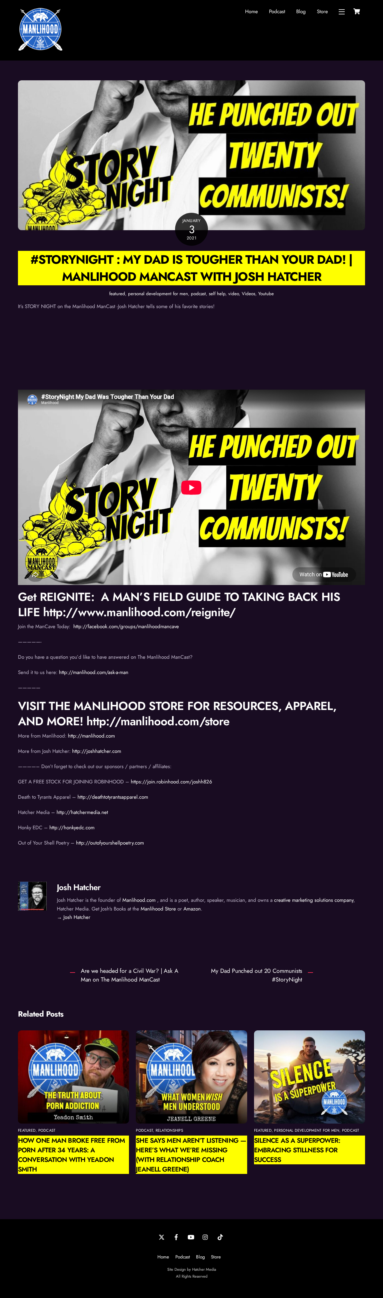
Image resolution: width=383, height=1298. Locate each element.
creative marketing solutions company (313, 900)
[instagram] (206, 1236)
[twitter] (162, 1236)
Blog (301, 11)
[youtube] (191, 1236)
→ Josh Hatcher (73, 917)
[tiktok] (220, 1236)
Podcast (277, 11)
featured (117, 293)
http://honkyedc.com (72, 827)
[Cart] (357, 11)
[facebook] (176, 1236)
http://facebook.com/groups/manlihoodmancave (125, 626)
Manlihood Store (158, 908)
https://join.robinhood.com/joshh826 (171, 781)
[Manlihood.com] (40, 49)
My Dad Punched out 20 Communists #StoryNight (256, 975)
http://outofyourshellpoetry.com (110, 842)
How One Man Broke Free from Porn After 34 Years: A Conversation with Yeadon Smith (71, 1155)
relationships (169, 1130)
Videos (248, 293)
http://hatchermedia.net (84, 812)
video (233, 293)
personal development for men (158, 293)
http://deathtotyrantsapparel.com (112, 796)
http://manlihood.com (90, 735)
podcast (198, 293)
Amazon (192, 908)
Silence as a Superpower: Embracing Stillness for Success (297, 1150)
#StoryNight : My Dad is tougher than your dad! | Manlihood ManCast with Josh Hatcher (191, 268)
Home (251, 11)
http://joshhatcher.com (96, 751)
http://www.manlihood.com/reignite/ (139, 612)
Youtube (266, 293)
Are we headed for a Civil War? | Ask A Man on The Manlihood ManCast (129, 975)
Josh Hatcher (79, 887)
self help (217, 293)
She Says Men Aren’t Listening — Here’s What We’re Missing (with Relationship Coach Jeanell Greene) (191, 1155)
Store (322, 11)
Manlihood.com (139, 900)
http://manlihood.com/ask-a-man (93, 672)
